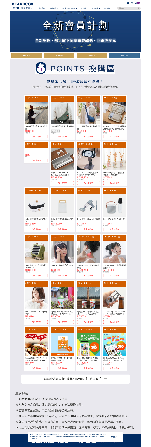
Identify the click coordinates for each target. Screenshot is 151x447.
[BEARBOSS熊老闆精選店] (22, 5)
